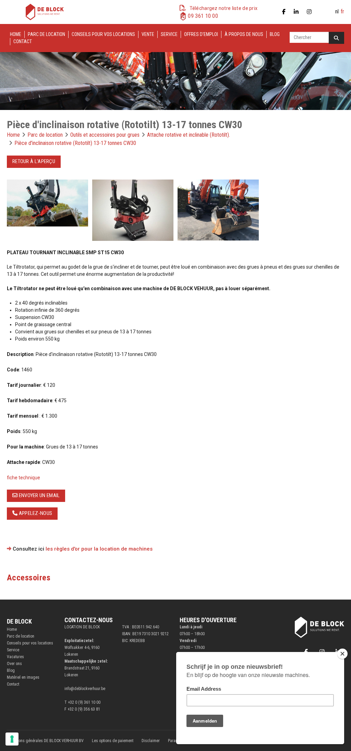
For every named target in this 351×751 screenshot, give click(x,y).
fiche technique (23, 477)
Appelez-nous (34, 513)
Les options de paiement (112, 740)
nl (337, 11)
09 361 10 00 (203, 16)
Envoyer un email (38, 495)
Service (169, 34)
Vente (148, 34)
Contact (22, 41)
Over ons (14, 663)
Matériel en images (23, 677)
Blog (275, 34)
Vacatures (15, 656)
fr (342, 11)
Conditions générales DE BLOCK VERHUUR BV (45, 740)
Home (15, 34)
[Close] (342, 654)
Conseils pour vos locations (103, 34)
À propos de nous (244, 34)
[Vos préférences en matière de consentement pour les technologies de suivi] (12, 739)
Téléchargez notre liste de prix (224, 8)
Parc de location (46, 34)
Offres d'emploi (201, 34)
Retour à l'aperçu (33, 161)
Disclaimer (151, 740)
